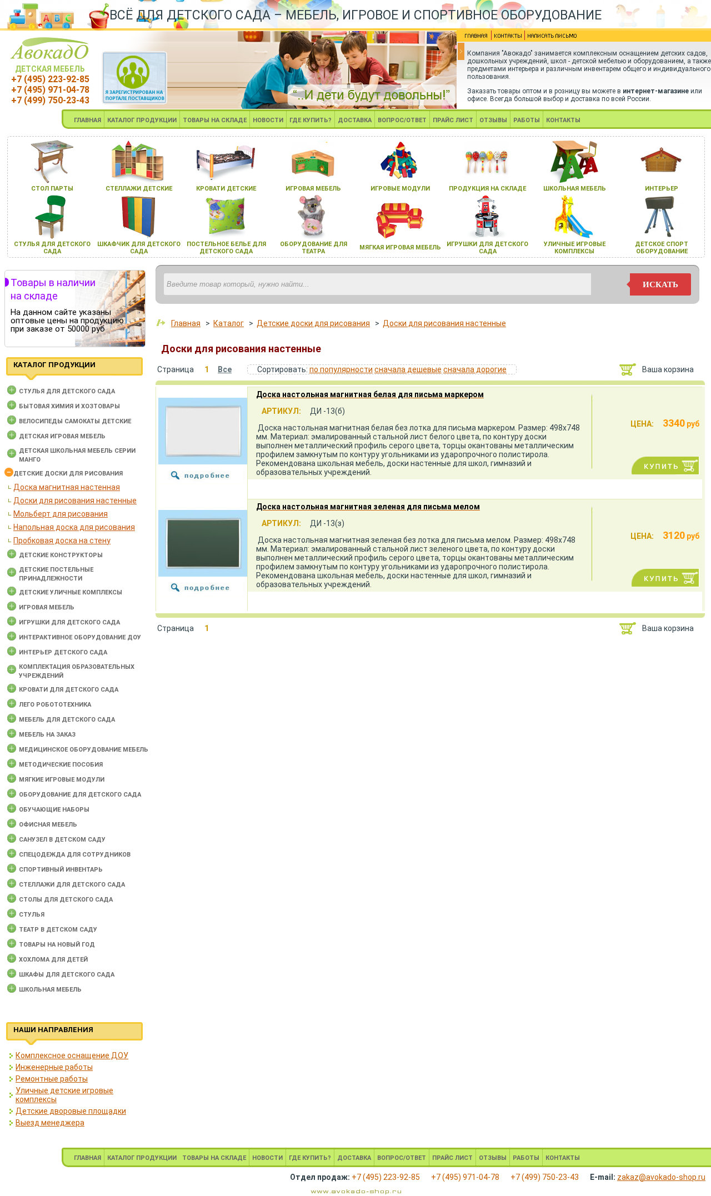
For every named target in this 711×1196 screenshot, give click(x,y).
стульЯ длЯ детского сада (52, 248)
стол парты (52, 188)
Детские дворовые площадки (71, 1111)
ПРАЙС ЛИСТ (453, 120)
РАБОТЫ (526, 120)
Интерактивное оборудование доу (80, 637)
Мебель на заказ (47, 734)
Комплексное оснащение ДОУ (72, 1055)
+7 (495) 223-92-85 (50, 79)
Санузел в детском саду (62, 839)
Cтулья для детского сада (67, 391)
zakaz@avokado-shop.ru (661, 1177)
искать (660, 284)
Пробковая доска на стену (62, 540)
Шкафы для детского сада (66, 974)
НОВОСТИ (268, 120)
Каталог (228, 323)
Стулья (31, 914)
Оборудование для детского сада (80, 794)
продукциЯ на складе (487, 188)
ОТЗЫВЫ (493, 120)
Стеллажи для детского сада (72, 884)
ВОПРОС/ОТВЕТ (402, 120)
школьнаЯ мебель (574, 188)
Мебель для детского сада (67, 719)
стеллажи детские (139, 188)
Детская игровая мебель (62, 436)
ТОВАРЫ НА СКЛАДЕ (215, 120)
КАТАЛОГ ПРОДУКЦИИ (142, 120)
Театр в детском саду (58, 929)
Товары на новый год (57, 944)
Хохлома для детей (53, 959)
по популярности (341, 369)
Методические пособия (61, 764)
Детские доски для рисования (68, 473)
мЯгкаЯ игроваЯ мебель (400, 247)
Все (225, 369)
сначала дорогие (475, 369)
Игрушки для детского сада (69, 622)
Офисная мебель (48, 824)
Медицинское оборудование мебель (83, 749)
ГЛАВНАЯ (87, 120)
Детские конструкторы (61, 555)
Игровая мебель (46, 607)
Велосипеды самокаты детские (75, 421)
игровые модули (400, 188)
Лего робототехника (55, 704)
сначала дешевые (408, 369)
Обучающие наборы (54, 809)
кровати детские (226, 188)
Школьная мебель (50, 989)
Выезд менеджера (50, 1122)
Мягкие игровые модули (61, 779)
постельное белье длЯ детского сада (226, 248)
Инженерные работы (54, 1067)
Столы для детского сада (66, 899)
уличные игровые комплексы (574, 248)
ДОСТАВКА (355, 120)
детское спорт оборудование (661, 248)
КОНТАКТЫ (563, 120)
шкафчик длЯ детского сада (139, 248)
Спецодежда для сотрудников (75, 854)
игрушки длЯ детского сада (487, 248)
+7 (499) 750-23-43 (50, 100)
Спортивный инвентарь (61, 869)
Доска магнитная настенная (66, 487)
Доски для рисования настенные (75, 500)
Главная (186, 323)
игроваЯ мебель (313, 188)
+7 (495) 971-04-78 (50, 89)
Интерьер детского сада (63, 652)
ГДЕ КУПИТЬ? (310, 120)
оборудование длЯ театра (313, 248)
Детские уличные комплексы (70, 592)
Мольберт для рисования (60, 513)
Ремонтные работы (52, 1078)
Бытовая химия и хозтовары (69, 406)
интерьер (661, 188)
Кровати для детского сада (68, 689)
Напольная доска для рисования (74, 527)
